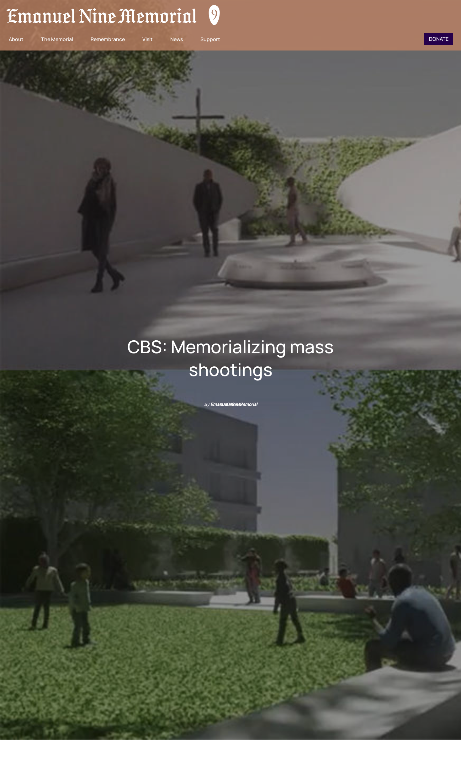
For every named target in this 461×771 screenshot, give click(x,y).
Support (210, 39)
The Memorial (57, 39)
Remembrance (108, 39)
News (176, 39)
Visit (147, 39)
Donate (438, 38)
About (16, 39)
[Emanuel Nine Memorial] (113, 15)
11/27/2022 (230, 404)
